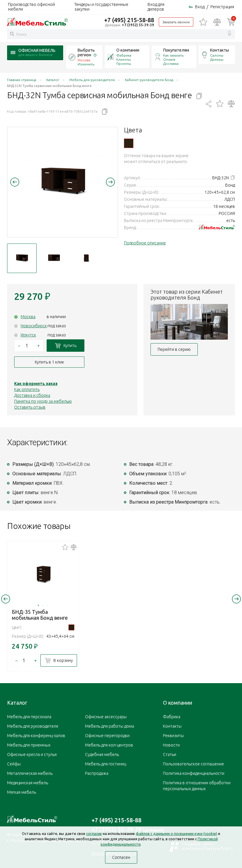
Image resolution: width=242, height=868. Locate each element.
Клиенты (123, 59)
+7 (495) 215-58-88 (129, 20)
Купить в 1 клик (49, 362)
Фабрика (123, 55)
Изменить (86, 64)
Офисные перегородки (107, 735)
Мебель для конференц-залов (36, 735)
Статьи (169, 754)
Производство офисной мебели (31, 6)
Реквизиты (173, 735)
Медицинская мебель (27, 782)
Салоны (216, 55)
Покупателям (176, 50)
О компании (127, 50)
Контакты (219, 50)
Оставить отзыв (29, 407)
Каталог (17, 703)
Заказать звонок (176, 22)
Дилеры (216, 59)
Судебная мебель (102, 754)
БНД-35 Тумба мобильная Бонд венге (40, 615)
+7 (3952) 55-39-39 (138, 25)
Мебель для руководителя (32, 726)
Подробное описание (145, 243)
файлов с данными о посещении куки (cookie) (176, 833)
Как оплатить (27, 389)
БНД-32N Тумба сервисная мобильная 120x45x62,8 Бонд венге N (128, 143)
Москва (28, 316)
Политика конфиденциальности (193, 773)
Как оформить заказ (36, 383)
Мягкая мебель (21, 792)
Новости (171, 745)
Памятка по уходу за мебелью (43, 401)
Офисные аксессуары (106, 716)
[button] (14, 182)
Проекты (123, 63)
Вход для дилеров (156, 6)
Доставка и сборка (32, 395)
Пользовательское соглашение (193, 764)
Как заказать (173, 55)
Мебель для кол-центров (109, 745)
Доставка (171, 63)
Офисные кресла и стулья (32, 754)
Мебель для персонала (29, 716)
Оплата (169, 59)
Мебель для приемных (28, 745)
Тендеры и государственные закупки (101, 6)
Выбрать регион (86, 52)
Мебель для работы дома (109, 726)
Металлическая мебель (30, 773)
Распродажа (96, 773)
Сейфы (14, 764)
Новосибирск (34, 325)
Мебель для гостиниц (105, 764)
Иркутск (28, 335)
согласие (94, 833)
